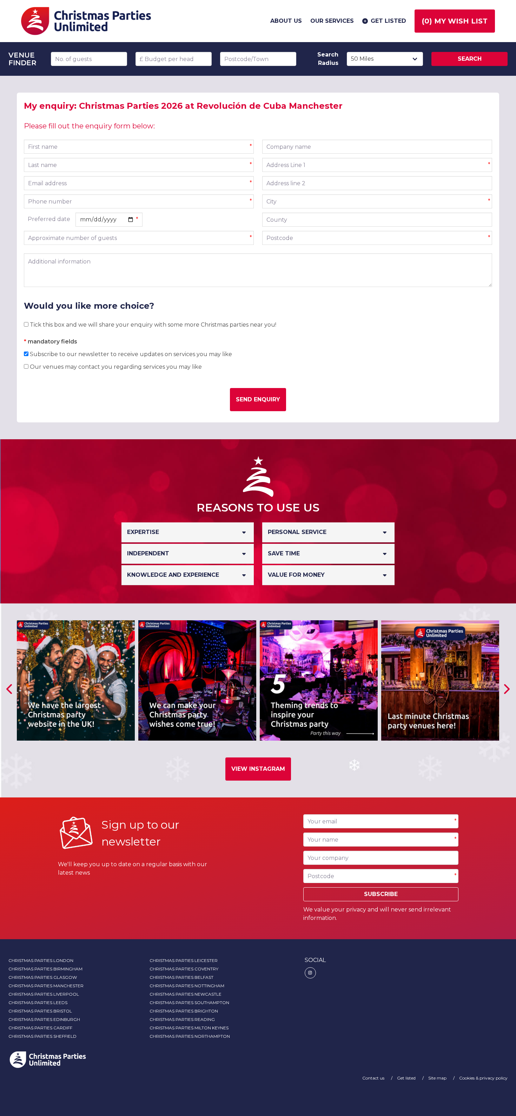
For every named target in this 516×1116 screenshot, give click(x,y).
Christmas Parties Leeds (37, 1002)
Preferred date (49, 219)
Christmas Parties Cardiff (40, 1027)
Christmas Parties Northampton (190, 1036)
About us (286, 21)
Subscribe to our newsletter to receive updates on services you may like (130, 354)
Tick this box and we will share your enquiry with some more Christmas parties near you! (152, 324)
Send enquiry (258, 399)
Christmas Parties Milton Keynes (189, 1027)
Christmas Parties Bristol (40, 1011)
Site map (438, 1078)
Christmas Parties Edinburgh (44, 1019)
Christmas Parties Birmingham (45, 968)
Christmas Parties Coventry (184, 968)
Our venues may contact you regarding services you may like (115, 366)
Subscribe (381, 894)
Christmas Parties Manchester (46, 985)
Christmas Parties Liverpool (43, 994)
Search (470, 58)
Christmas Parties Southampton (189, 1002)
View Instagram (258, 769)
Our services (332, 21)
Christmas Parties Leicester (184, 960)
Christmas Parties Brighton (184, 1011)
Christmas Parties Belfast (181, 977)
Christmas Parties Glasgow (42, 977)
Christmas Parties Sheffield (42, 1036)
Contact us (373, 1078)
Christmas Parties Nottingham (187, 985)
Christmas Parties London (40, 960)
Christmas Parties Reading (182, 1019)
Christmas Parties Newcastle (185, 994)
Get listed (388, 21)
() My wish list (455, 21)
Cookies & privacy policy (483, 1078)
